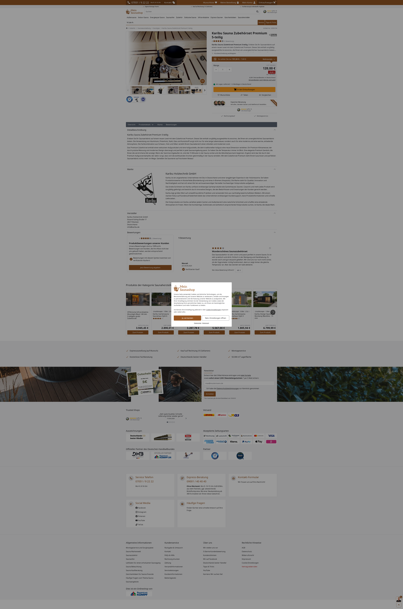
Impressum (205, 323)
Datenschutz (197, 323)
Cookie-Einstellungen (213, 310)
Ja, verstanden (187, 318)
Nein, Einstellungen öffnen (215, 318)
